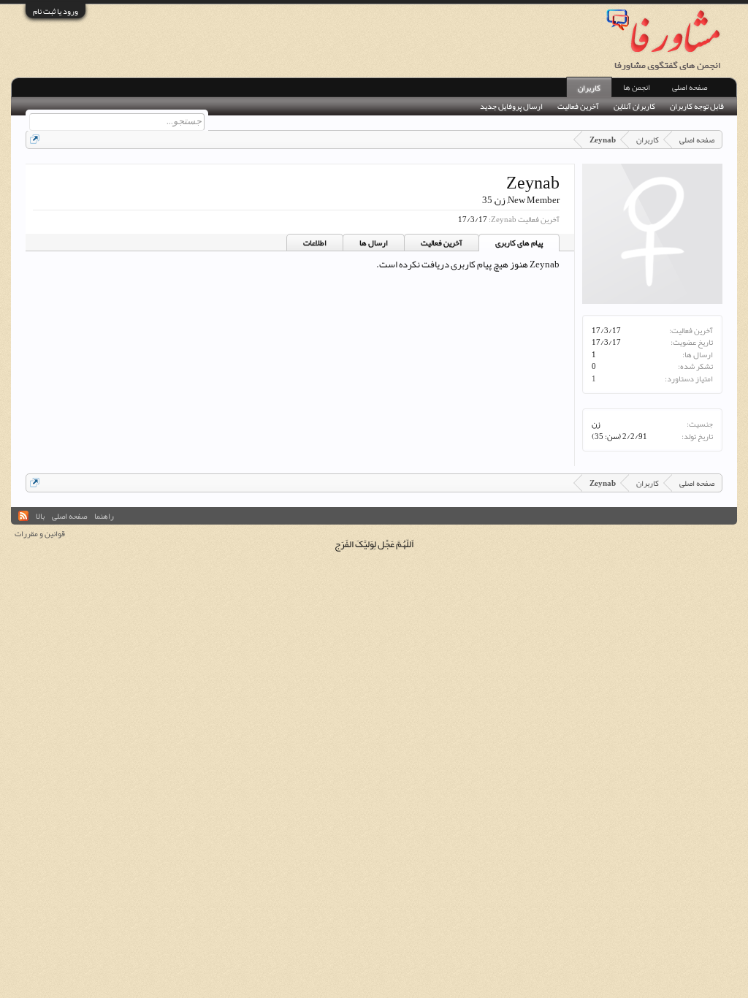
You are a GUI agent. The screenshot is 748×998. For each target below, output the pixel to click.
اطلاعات (315, 243)
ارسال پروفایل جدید (511, 106)
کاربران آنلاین (634, 106)
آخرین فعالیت (441, 243)
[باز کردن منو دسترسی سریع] (34, 139)
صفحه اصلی (689, 87)
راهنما (104, 516)
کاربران (589, 88)
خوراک (23, 516)
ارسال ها (373, 243)
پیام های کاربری (519, 243)
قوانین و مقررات (40, 533)
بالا (40, 516)
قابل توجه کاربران (697, 106)
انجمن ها (636, 87)
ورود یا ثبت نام (55, 11)
